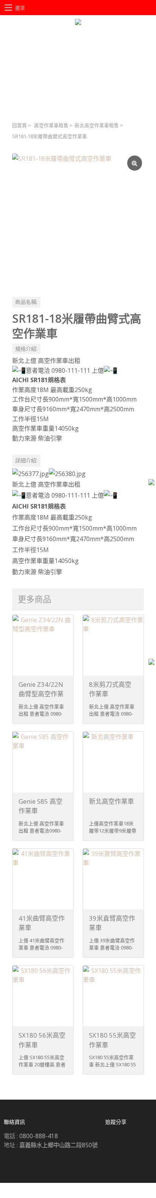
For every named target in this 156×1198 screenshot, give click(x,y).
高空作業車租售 (51, 125)
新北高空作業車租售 (97, 125)
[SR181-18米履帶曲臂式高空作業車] (78, 219)
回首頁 (19, 125)
